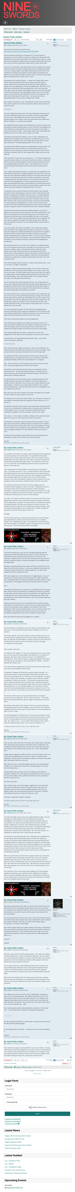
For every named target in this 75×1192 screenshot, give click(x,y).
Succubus (55, 909)
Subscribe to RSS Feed (14, 1187)
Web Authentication (39, 1107)
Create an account (11, 1123)
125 (57, 548)
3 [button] (58, 40)
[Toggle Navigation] (5, 22)
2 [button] (56, 40)
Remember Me (12, 1102)
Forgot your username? (13, 1121)
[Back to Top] (71, 1188)
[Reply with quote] (48, 43)
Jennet (55, 42)
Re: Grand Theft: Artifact (13, 447)
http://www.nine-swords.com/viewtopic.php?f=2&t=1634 (21, 51)
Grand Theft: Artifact (12, 37)
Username (8, 1086)
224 (57, 449)
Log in (37, 1114)
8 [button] (67, 40)
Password (8, 1094)
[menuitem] (15, 29)
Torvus (55, 545)
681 (57, 44)
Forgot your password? (13, 1119)
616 (57, 912)
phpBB (32, 1070)
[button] (51, 40)
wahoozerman (56, 447)
